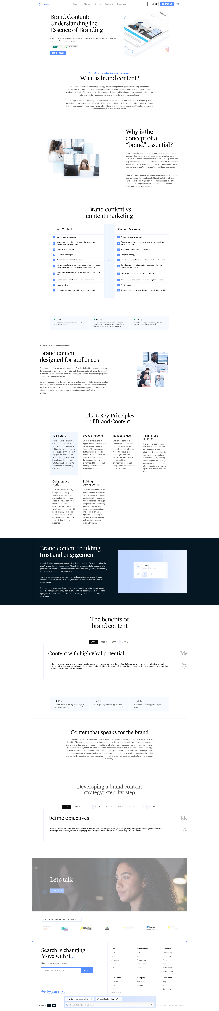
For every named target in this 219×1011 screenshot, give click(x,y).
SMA (139, 956)
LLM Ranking (167, 953)
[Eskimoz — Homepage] (45, 4)
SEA (138, 953)
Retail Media (141, 964)
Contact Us (167, 4)
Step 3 (115, 642)
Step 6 (120, 807)
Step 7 (131, 807)
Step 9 (152, 807)
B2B (113, 989)
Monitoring (167, 956)
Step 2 (104, 642)
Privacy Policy (160, 1005)
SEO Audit (115, 960)
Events (165, 985)
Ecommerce (116, 982)
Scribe (165, 964)
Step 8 (142, 807)
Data (139, 967)
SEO (113, 953)
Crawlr (165, 960)
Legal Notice (172, 1005)
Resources (167, 989)
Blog (164, 982)
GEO (113, 956)
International (116, 993)
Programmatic (142, 960)
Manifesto (141, 985)
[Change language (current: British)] (178, 4)
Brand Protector (169, 967)
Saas (113, 985)
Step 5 (109, 807)
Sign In (153, 4)
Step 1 (93, 642)
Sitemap (182, 1005)
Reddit (114, 964)
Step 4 (125, 642)
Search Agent (168, 971)
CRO (113, 967)
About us (140, 982)
